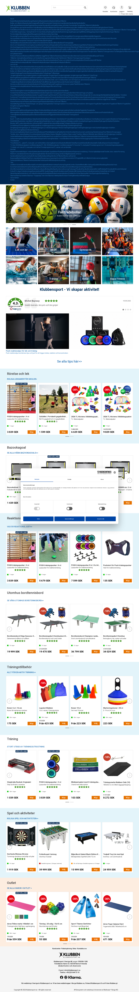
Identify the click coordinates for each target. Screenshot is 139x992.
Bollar (23, 45)
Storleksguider (40, 173)
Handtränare (44, 114)
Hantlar (18, 93)
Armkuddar (22, 119)
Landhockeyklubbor (51, 60)
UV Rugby (77, 158)
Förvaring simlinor (59, 154)
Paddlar (60, 132)
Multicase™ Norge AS (111, 990)
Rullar (99, 104)
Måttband (84, 32)
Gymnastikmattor (27, 51)
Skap (49, 156)
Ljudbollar (96, 71)
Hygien (12, 151)
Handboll (13, 43)
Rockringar (74, 38)
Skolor (12, 173)
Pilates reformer (55, 101)
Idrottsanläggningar (17, 47)
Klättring (13, 77)
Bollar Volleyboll (32, 62)
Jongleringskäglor (64, 75)
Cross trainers (21, 99)
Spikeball (123, 67)
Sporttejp (54, 34)
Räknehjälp (60, 123)
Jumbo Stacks (75, 165)
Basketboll (33, 71)
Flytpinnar (42, 138)
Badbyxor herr (90, 119)
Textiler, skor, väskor (17, 134)
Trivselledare (14, 141)
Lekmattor (62, 51)
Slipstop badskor (21, 175)
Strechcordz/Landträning (84, 132)
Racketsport (59, 56)
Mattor (58, 38)
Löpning (78, 32)
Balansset (26, 56)
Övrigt (63, 49)
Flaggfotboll (53, 171)
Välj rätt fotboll (109, 171)
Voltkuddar (42, 40)
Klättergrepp (20, 77)
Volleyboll (13, 62)
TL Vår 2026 (46, 145)
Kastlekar (36, 69)
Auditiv (30, 84)
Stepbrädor (49, 93)
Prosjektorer (58, 84)
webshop (90, 990)
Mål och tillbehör (86, 158)
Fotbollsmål (55, 30)
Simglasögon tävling (76, 128)
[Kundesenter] (113, 7)
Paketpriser (91, 45)
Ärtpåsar (49, 40)
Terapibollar (81, 25)
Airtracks (21, 38)
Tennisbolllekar (70, 167)
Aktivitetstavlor (23, 84)
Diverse (22, 69)
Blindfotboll (48, 71)
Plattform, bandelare (34, 158)
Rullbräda (110, 112)
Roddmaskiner (50, 99)
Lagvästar (47, 58)
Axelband (25, 58)
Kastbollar (79, 23)
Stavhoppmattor (82, 51)
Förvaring (13, 36)
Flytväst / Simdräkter (57, 119)
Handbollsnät (59, 43)
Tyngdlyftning (41, 95)
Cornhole (37, 165)
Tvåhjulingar (55, 73)
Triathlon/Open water (69, 134)
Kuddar (54, 110)
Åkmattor (54, 86)
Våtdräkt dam (93, 134)
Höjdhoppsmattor (39, 51)
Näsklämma (54, 132)
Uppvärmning (80, 167)
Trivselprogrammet (47, 147)
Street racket (51, 167)
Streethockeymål (90, 60)
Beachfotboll (19, 30)
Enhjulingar (101, 69)
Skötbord (54, 156)
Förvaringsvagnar (79, 36)
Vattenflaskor (45, 134)
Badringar (87, 121)
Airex (75, 175)
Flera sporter (20, 27)
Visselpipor (87, 58)
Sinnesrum (14, 84)
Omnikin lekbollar (79, 67)
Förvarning (28, 45)
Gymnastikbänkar (38, 45)
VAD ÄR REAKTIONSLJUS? (19, 526)
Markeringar (78, 45)
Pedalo (104, 112)
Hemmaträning (15, 91)
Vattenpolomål (103, 136)
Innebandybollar (22, 49)
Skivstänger (84, 95)
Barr (40, 38)
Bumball (31, 165)
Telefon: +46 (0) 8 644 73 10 (69, 972)
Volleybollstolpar (44, 62)
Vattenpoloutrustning (58, 160)
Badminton (67, 56)
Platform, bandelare (17, 154)
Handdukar (37, 134)
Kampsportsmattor (51, 51)
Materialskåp (89, 36)
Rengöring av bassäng (48, 158)
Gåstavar (37, 114)
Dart (55, 27)
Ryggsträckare (53, 112)
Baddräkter (40, 119)
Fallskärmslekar (52, 165)
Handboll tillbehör (32, 43)
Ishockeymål (40, 60)
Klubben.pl (113, 983)
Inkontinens (70, 138)
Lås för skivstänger (94, 95)
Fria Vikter (59, 95)
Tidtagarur (116, 49)
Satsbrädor (107, 38)
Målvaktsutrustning (79, 30)
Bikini (31, 121)
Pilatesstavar (19, 101)
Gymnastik (14, 38)
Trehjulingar (47, 73)
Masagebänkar (36, 34)
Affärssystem (79, 990)
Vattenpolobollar (92, 136)
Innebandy (13, 49)
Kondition (13, 99)
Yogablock (113, 104)
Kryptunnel (37, 80)
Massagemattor (42, 112)
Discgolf (13, 27)
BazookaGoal (36, 171)
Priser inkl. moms (127, 14)
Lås (39, 156)
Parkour (64, 38)
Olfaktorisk (50, 84)
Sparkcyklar (39, 73)
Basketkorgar (28, 21)
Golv (22, 106)
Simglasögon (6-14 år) (27, 128)
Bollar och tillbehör (16, 23)
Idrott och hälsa (15, 45)
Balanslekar (87, 69)
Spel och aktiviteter (81, 80)
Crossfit (13, 95)
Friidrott (13, 32)
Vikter (74, 93)
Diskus (44, 32)
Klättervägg (41, 56)
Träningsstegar (78, 58)
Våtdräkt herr (102, 134)
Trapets (36, 40)
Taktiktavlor (117, 30)
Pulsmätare (100, 49)
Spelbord (122, 80)
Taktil (76, 84)
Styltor (121, 69)
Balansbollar (27, 97)
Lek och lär (14, 64)
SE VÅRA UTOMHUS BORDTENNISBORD (25, 600)
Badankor (20, 136)
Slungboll (46, 25)
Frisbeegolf (73, 169)
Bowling (98, 80)
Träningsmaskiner (63, 110)
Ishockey (21, 86)
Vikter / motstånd (112, 138)
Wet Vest (89, 173)
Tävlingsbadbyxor (124, 119)
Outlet (12, 180)
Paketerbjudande (37, 86)
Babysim (25, 130)
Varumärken (14, 178)
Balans (80, 69)
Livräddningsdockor (47, 125)
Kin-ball (67, 49)
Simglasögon (14, 128)
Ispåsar (28, 34)
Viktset (77, 95)
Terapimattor (92, 51)
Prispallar (45, 47)
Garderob (13, 156)
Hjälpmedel (100, 151)
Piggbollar (31, 25)
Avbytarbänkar (29, 47)
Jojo (24, 75)
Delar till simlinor (47, 154)
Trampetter (22, 40)
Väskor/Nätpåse (56, 134)
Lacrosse (89, 27)
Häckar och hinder (34, 58)
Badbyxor (41, 27)
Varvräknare (108, 49)
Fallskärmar (52, 67)
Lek (102, 143)
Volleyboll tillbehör (64, 62)
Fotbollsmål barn (81, 171)
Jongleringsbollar (81, 71)
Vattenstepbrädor (100, 138)
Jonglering (14, 75)
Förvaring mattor (33, 36)
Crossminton (83, 56)
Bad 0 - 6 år (14, 119)
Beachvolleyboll (22, 62)
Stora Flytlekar (63, 136)
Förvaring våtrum (56, 36)
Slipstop (83, 173)
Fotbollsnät (62, 30)
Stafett (104, 32)
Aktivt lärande (15, 69)
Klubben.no (81, 983)
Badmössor (30, 132)
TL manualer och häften (34, 143)
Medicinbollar (23, 25)
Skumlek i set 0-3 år (55, 80)
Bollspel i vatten (27, 151)
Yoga (95, 104)
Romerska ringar (84, 38)
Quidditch (97, 165)
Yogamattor (105, 104)
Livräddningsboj (72, 125)
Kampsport (71, 27)
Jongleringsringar (76, 75)
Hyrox (79, 175)
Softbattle (107, 67)
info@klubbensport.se (72, 970)
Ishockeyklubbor (30, 60)
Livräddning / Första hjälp (88, 151)
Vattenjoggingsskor (87, 138)
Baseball (47, 27)
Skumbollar (39, 25)
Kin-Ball (77, 27)
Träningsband (57, 93)
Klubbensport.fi (96, 983)
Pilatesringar (36, 101)
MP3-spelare (91, 49)
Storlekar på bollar (62, 25)
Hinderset (47, 45)
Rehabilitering (15, 108)
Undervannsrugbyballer (100, 158)
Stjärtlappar (47, 86)
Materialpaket (37, 145)
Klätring (83, 27)
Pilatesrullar (28, 101)
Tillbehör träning (16, 58)
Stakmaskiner (40, 99)
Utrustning (59, 158)
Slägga (90, 32)
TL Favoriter (76, 145)
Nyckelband (44, 156)
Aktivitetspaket (36, 67)
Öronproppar (116, 132)
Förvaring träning (44, 36)
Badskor (64, 121)
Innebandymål (45, 49)
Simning (13, 117)
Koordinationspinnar (67, 45)
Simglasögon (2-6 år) (42, 128)
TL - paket (22, 143)
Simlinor (27, 154)
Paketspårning (66, 948)
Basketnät (36, 21)
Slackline (116, 69)
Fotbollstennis (92, 171)
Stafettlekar (43, 167)
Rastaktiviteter (20, 173)
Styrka (12, 104)
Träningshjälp (131, 30)
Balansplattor (45, 91)
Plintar (69, 38)
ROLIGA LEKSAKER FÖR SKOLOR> (22, 379)
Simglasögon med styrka (91, 128)
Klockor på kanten (34, 123)
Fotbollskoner (46, 30)
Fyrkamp (61, 165)
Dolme (36, 132)
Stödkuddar (43, 110)
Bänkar (19, 156)
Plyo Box (71, 97)
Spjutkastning (97, 32)
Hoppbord (53, 38)
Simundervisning (16, 130)
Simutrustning (15, 132)
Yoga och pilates (87, 93)
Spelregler (95, 173)
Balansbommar (29, 38)
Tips (11, 162)
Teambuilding (60, 167)
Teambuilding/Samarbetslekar (20, 67)
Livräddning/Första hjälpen (19, 125)
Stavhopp (110, 32)
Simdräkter (95, 121)
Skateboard (31, 73)
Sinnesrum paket (68, 84)
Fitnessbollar (47, 23)
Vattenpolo (71, 136)
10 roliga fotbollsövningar (23, 171)
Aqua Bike (23, 138)
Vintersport (14, 60)
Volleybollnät (54, 62)
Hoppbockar (45, 38)
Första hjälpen (15, 34)
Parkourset (19, 56)
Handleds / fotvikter (120, 95)
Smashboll (29, 167)
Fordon (24, 73)
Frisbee (65, 27)
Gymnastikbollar (63, 23)
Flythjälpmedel (72, 121)
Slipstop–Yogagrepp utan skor (37, 175)
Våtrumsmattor (129, 51)
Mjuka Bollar (104, 71)
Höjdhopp (50, 32)
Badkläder (48, 173)
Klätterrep (34, 77)
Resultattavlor (53, 47)
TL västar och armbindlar (62, 147)
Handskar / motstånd (59, 138)
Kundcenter (56, 948)
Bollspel (26, 136)
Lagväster (69, 30)
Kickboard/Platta (44, 132)
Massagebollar (22, 112)
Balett (36, 38)
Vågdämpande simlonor (73, 154)
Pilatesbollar (45, 101)
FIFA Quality (45, 171)
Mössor (77, 136)
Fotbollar (55, 23)
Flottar (39, 136)
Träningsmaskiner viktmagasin (83, 104)
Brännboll (45, 67)
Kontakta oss (82, 948)
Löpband (68, 99)
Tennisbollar (73, 25)
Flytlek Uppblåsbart (51, 151)
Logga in (121, 8)
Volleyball (123, 169)
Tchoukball (110, 169)
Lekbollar (16, 25)
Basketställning (55, 21)
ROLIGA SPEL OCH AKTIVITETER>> (22, 818)
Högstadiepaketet (117, 145)
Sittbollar (59, 114)
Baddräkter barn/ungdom (52, 121)
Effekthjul (43, 84)
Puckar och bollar (64, 60)
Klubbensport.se (46, 983)
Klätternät (33, 56)
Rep (96, 45)
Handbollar (72, 23)
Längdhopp (72, 32)
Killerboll (83, 165)
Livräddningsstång (60, 125)
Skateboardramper (64, 47)
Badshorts (114, 119)
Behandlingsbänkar (27, 110)
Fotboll (12, 30)
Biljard (52, 27)
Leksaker (54, 82)
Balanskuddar (36, 91)
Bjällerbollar (41, 71)
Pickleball (91, 56)
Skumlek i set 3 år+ (68, 80)
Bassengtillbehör (16, 158)
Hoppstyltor (109, 69)
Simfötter (66, 132)
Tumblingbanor (119, 51)
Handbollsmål (50, 43)
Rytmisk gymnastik (96, 38)
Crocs (32, 134)
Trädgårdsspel (15, 82)
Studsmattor (69, 82)
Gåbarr (36, 110)
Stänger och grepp (36, 104)
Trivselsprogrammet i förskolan (100, 145)
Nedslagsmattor (71, 51)
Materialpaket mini (25, 145)
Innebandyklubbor (34, 49)
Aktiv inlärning (47, 143)
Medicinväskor (46, 34)
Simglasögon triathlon (107, 128)
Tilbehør (99, 60)
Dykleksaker (33, 136)
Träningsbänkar (48, 104)
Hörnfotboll (100, 171)
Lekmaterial (61, 77)
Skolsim (30, 130)
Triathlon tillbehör (82, 134)
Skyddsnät (97, 30)
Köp (31, 432)
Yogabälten (127, 104)
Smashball (52, 25)
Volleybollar (95, 25)
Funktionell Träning (16, 97)
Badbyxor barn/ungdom (103, 119)
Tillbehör (63, 21)
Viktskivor (72, 95)
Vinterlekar (14, 86)
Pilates (12, 101)
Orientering (95, 27)
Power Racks (25, 104)
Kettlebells (32, 93)
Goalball (59, 67)
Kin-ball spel (90, 165)
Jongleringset (53, 75)
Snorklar (73, 132)
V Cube (90, 75)
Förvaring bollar (22, 36)
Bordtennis (75, 56)
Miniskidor (27, 86)
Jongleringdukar (31, 75)
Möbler (24, 158)
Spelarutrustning (107, 30)
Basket (12, 21)
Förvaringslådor (67, 36)
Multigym (18, 104)
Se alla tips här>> (69, 361)
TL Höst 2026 (14, 145)
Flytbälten (116, 121)
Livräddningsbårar (35, 125)
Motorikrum (14, 80)
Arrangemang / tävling (23, 32)
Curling (112, 80)
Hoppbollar (71, 71)
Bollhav (20, 80)
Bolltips (53, 169)
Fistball (40, 23)
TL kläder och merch (17, 147)
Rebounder (90, 30)
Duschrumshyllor (27, 156)
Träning (13, 88)
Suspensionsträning (98, 97)
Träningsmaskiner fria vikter (63, 104)
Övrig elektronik (125, 49)
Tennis (101, 56)
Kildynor (49, 110)
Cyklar (12, 73)
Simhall (12, 149)
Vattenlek (68, 69)
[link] (69, 304)
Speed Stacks (108, 27)
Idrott (12, 19)
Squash (96, 56)
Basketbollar (19, 21)
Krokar (35, 156)
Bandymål (21, 60)
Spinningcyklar (60, 99)
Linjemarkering (89, 47)
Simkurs (36, 130)
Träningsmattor (108, 51)
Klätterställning (28, 80)
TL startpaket (85, 145)
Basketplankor (45, 21)
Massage (13, 112)
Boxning (66, 169)
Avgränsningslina (36, 154)
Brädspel (104, 80)
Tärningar (62, 69)
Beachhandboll (21, 43)
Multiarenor (38, 47)
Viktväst (79, 93)
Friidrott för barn (36, 32)
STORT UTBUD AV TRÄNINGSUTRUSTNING (26, 746)
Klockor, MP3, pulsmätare (78, 49)
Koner (59, 45)
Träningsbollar (67, 93)
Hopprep (54, 45)
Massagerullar (31, 112)
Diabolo (20, 75)
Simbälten (109, 121)
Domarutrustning (29, 30)
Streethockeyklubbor (77, 60)
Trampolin (29, 40)
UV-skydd (68, 119)
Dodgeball (34, 23)
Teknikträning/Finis (99, 132)
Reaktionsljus (78, 97)
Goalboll (79, 169)
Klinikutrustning (15, 110)
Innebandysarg (55, 49)
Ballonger (26, 71)
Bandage (23, 34)
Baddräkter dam (23, 121)
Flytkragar (102, 121)
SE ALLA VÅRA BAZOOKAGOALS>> (22, 453)
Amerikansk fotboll (31, 27)
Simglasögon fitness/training (59, 128)
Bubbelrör (36, 84)
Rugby (101, 27)
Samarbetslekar (98, 67)
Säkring (48, 77)
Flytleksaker (46, 136)
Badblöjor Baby (31, 119)
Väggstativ (97, 36)
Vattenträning (15, 138)
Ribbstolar (101, 45)
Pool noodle (54, 136)
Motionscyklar (31, 99)
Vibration (81, 84)
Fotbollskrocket (62, 171)
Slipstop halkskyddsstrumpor (58, 175)
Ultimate (117, 169)
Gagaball (67, 165)
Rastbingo (103, 165)
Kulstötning (64, 32)
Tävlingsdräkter (38, 121)
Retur (75, 948)
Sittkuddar (65, 114)
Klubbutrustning (76, 123)
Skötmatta (75, 119)
